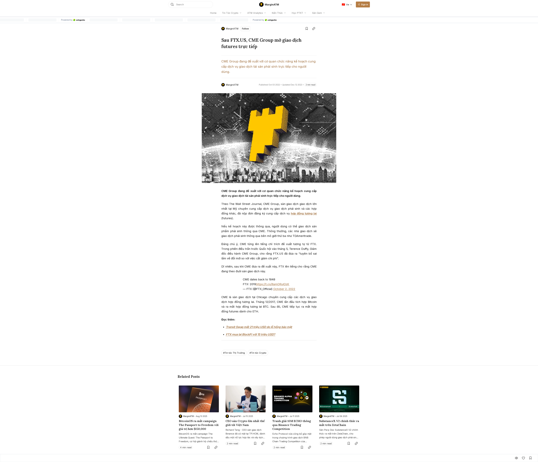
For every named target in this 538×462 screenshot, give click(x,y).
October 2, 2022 (284, 289)
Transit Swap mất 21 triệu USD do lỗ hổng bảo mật (259, 327)
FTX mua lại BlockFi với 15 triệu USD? (250, 334)
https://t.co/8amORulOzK (272, 284)
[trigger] (190, 4)
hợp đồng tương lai (304, 213)
